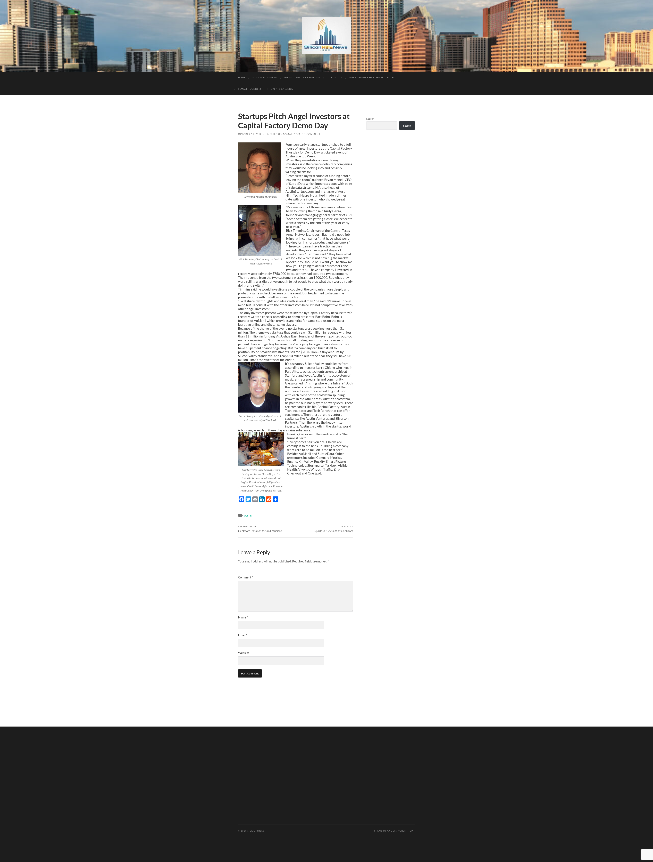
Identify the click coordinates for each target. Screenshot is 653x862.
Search (370, 118)
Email (242, 635)
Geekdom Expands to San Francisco (260, 529)
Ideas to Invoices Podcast (302, 77)
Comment (245, 577)
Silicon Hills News (265, 77)
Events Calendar (282, 88)
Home (242, 77)
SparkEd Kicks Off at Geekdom (333, 529)
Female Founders (250, 88)
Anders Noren (396, 830)
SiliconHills (255, 830)
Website (243, 653)
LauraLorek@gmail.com (283, 134)
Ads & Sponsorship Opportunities (372, 77)
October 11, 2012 (250, 134)
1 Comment (312, 134)
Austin (248, 515)
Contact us (334, 77)
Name (243, 617)
